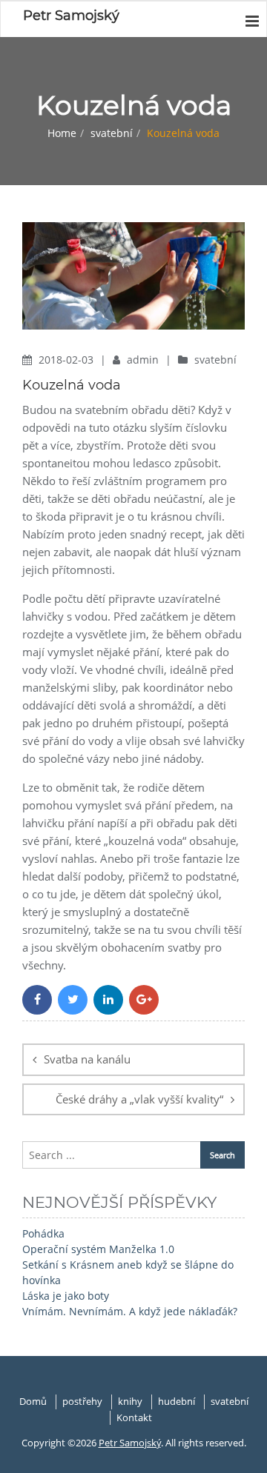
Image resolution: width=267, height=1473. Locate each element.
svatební (111, 133)
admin (144, 360)
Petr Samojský (130, 1442)
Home (61, 133)
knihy (130, 1401)
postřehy (82, 1401)
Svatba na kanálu (87, 1059)
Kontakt (134, 1417)
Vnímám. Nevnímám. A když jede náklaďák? (129, 1311)
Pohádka (43, 1233)
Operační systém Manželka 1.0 (98, 1249)
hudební (176, 1401)
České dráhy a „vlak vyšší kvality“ (139, 1099)
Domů (33, 1401)
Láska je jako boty (65, 1296)
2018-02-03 (67, 360)
